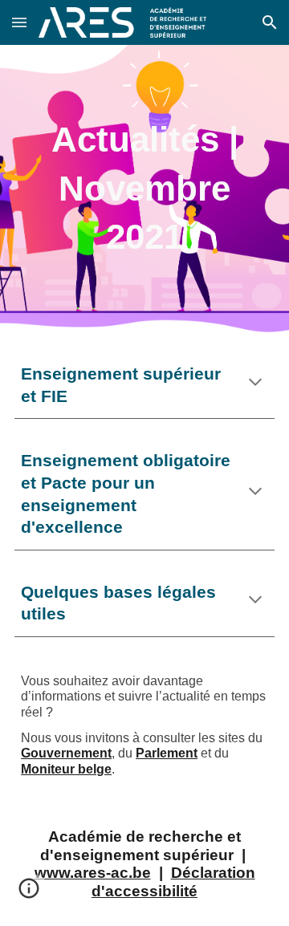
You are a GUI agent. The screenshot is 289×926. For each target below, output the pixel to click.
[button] (19, 22)
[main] (144, 188)
